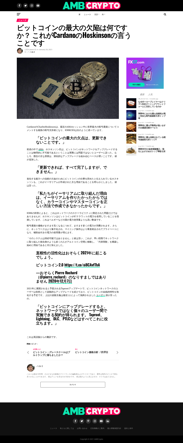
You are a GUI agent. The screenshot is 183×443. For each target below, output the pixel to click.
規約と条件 (128, 428)
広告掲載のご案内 (97, 428)
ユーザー (100, 295)
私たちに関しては (67, 428)
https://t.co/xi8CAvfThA (82, 264)
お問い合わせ (82, 428)
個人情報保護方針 (114, 428)
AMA (40, 149)
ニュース (87, 14)
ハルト (32, 52)
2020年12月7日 (60, 281)
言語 (96, 14)
